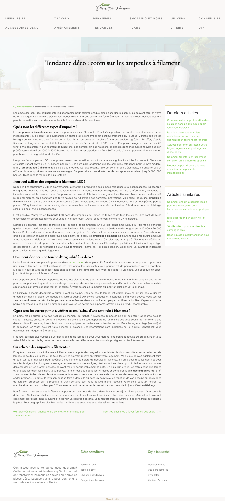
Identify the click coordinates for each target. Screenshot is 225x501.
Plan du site (112, 499)
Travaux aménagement (67, 23)
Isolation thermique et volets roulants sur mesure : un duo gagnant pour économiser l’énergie (187, 136)
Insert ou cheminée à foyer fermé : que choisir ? (130, 411)
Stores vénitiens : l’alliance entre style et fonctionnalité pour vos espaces (50, 413)
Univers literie (178, 23)
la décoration (76, 262)
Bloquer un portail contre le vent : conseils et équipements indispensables (186, 169)
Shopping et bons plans (146, 23)
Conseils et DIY (210, 23)
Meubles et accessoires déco (22, 23)
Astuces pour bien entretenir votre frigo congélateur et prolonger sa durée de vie (187, 148)
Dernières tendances (103, 23)
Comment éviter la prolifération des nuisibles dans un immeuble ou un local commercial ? (187, 124)
